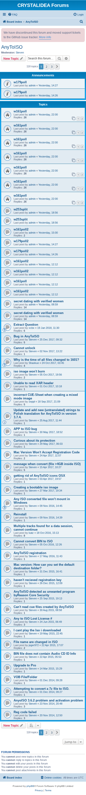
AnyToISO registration (30, 553)
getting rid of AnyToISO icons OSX (39, 475)
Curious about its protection (34, 440)
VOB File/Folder (25, 677)
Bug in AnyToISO (26, 336)
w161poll (20, 111)
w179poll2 (21, 241)
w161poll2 (21, 229)
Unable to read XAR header (34, 383)
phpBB (30, 786)
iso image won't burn (29, 371)
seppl (32, 401)
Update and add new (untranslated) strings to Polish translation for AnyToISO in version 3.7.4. (47, 413)
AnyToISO (12, 47)
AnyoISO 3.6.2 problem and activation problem (48, 700)
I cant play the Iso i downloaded (37, 630)
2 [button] (46, 66)
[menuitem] (12, 14)
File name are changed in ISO (36, 642)
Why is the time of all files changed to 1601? (46, 359)
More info (45, 37)
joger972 (34, 645)
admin (32, 85)
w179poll (20, 82)
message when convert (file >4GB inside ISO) (47, 464)
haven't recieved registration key (37, 580)
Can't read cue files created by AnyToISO (44, 607)
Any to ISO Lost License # (33, 618)
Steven (20, 52)
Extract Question (26, 324)
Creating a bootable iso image (36, 487)
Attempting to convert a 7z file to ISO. (41, 688)
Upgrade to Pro (25, 665)
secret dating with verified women (39, 301)
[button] (57, 66)
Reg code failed (25, 712)
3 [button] (52, 66)
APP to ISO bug (25, 429)
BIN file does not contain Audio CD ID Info (45, 653)
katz (31, 532)
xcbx (31, 327)
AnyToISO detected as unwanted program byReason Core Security (44, 593)
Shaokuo (34, 362)
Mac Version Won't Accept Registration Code (47, 452)
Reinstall (20, 514)
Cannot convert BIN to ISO (33, 541)
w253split (20, 209)
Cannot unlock (24, 348)
